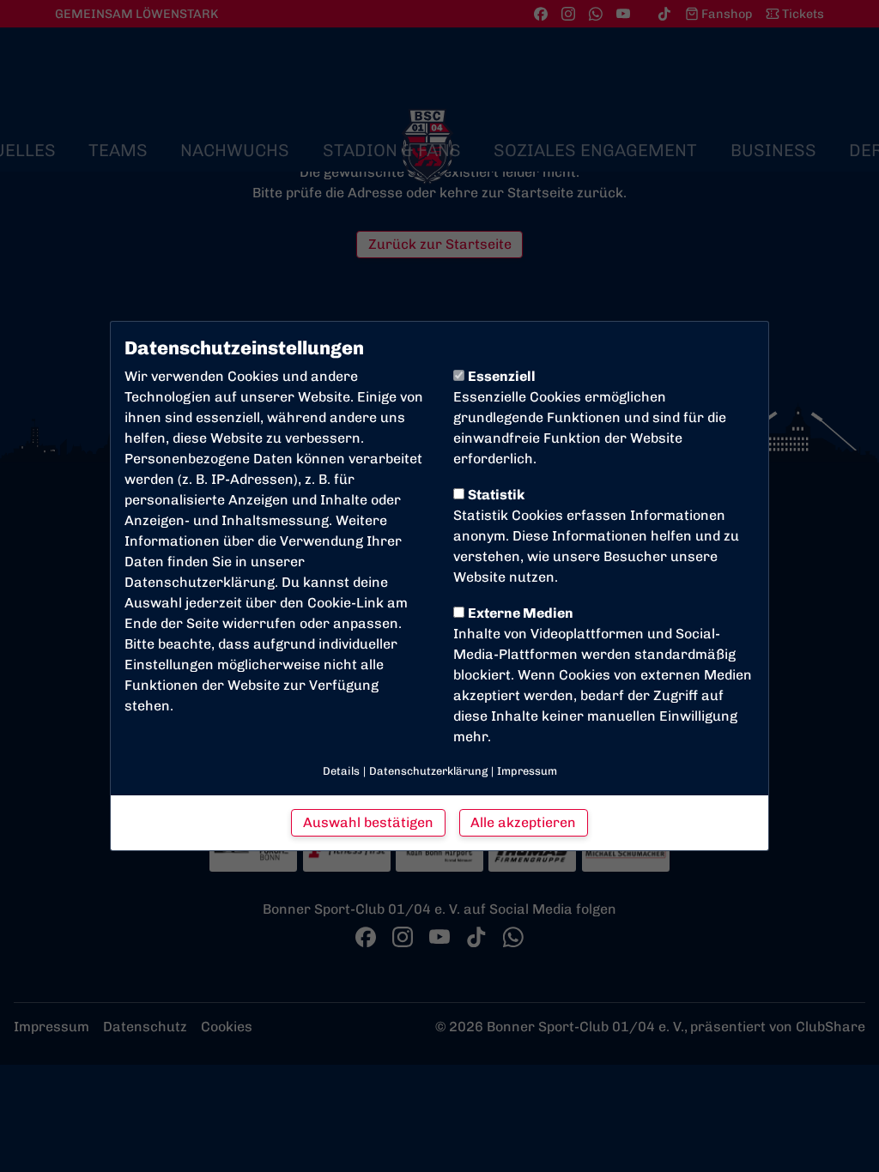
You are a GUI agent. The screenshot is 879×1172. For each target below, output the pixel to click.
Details (341, 770)
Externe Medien (520, 613)
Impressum (527, 770)
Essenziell (502, 376)
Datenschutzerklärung (199, 582)
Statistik (496, 494)
